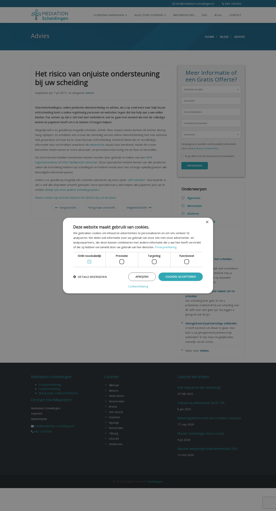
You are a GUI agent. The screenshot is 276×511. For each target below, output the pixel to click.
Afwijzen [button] (142, 276)
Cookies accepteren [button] (181, 276)
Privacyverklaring (166, 247)
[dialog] (138, 255)
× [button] (207, 222)
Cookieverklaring (138, 286)
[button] (90, 277)
